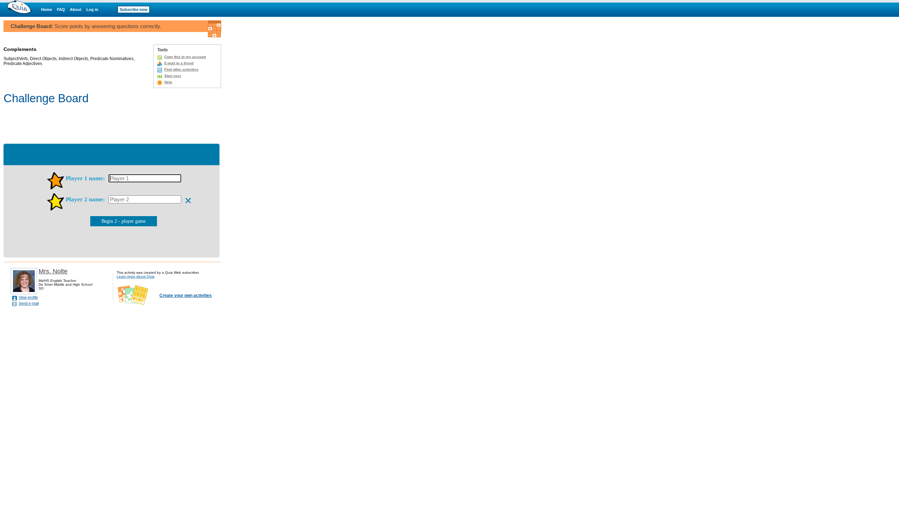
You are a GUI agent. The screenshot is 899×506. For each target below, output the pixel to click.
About (75, 9)
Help (168, 82)
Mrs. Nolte (53, 271)
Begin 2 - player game (123, 221)
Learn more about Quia (136, 276)
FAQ (61, 9)
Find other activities (181, 69)
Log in (92, 9)
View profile (28, 297)
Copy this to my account (185, 57)
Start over (172, 76)
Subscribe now (133, 9)
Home (46, 9)
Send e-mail (29, 303)
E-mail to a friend (178, 63)
